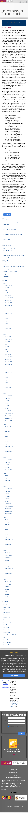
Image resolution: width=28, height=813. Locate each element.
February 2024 (8, 555)
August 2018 (8, 410)
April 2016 (7, 344)
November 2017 (8, 390)
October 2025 (8, 571)
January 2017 (8, 370)
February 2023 (8, 522)
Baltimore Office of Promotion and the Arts (13, 266)
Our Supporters (9, 806)
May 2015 (7, 321)
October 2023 (8, 542)
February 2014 (8, 285)
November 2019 (8, 451)
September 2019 (9, 446)
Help (22, 806)
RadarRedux (6, 276)
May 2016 (7, 346)
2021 (4, 473)
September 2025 (9, 568)
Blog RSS (8, 214)
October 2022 (8, 508)
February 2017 (8, 372)
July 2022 (7, 501)
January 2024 (8, 552)
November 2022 (8, 511)
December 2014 (8, 305)
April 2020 (7, 464)
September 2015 (9, 331)
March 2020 (7, 462)
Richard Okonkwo (7, 639)
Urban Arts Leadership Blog (9, 242)
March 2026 (7, 586)
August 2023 (8, 537)
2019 (4, 424)
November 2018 (8, 418)
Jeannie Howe (6, 617)
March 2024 (7, 557)
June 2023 (7, 532)
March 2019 (7, 431)
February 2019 (8, 429)
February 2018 (8, 395)
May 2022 (7, 496)
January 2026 (8, 581)
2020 (4, 457)
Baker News (6, 224)
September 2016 (9, 356)
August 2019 (8, 444)
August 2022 (8, 503)
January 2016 (8, 336)
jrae (4, 637)
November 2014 (8, 302)
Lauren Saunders (7, 614)
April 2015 (7, 318)
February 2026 (8, 584)
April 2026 (7, 589)
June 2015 (7, 323)
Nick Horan (6, 627)
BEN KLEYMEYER (7, 622)
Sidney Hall (5, 619)
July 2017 (7, 385)
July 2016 (7, 351)
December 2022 (8, 513)
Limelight (5, 232)
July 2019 (7, 441)
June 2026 (7, 594)
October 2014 (8, 300)
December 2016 (8, 364)
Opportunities (6, 237)
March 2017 (7, 375)
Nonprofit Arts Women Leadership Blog (12, 234)
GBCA (20, 23)
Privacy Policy (16, 806)
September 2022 (9, 506)
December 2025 (8, 576)
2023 (4, 517)
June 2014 (7, 290)
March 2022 (7, 491)
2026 (4, 579)
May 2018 (7, 403)
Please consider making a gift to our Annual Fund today (14, 704)
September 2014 (9, 297)
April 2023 (7, 527)
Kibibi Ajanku (6, 624)
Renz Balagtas (6, 632)
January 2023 (8, 519)
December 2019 (8, 454)
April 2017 (7, 377)
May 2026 (7, 591)
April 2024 (7, 560)
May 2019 (7, 436)
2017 (4, 368)
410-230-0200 (14, 775)
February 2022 (8, 488)
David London (6, 604)
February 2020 (8, 459)
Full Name (5, 720)
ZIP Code (5, 723)
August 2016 (8, 354)
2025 (4, 564)
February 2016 (8, 339)
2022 (4, 486)
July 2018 (7, 408)
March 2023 (7, 524)
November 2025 (8, 573)
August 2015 (8, 328)
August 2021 (8, 478)
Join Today (14, 675)
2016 (4, 334)
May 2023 (7, 529)
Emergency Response (8, 227)
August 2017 (8, 387)
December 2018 (8, 420)
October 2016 (8, 359)
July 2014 (7, 292)
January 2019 (8, 426)
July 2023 (7, 534)
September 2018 (9, 413)
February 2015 (8, 313)
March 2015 (7, 316)
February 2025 (8, 566)
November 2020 (8, 469)
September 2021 (9, 480)
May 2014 (7, 287)
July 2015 (7, 326)
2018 (4, 393)
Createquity (6, 269)
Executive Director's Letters (9, 229)
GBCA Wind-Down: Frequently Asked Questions (14, 253)
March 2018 (7, 398)
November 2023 (8, 544)
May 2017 (7, 380)
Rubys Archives (6, 239)
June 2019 (7, 439)
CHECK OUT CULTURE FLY (14, 751)
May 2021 (7, 475)
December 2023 (8, 547)
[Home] (6, 2)
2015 (4, 309)
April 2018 (7, 400)
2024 (4, 550)
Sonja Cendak (6, 612)
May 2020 (7, 467)
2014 (4, 283)
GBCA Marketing (7, 642)
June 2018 (7, 405)
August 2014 (8, 295)
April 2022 (7, 493)
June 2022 (7, 498)
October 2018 (8, 415)
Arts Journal (6, 264)
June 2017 (7, 382)
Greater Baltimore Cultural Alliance (11, 634)
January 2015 (8, 311)
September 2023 (9, 539)
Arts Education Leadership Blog (10, 222)
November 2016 (8, 361)
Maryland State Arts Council (9, 274)
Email (6, 718)
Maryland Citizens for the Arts (10, 271)
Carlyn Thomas (6, 607)
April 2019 (7, 434)
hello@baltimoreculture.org (14, 777)
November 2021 (8, 483)
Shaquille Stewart (7, 644)
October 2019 (8, 449)
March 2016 (7, 341)
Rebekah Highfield (7, 629)
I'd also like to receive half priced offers (16, 726)
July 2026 (7, 596)
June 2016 (7, 349)
